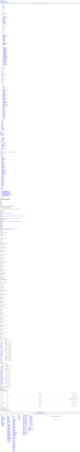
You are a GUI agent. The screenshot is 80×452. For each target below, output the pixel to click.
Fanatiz (2, 154)
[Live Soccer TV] (2, 0)
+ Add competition (3, 142)
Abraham (2, 313)
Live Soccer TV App (32, 416)
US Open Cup (3, 144)
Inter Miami (9, 424)
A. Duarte (1, 342)
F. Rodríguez (2, 244)
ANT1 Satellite (3, 171)
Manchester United (9, 417)
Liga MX (4, 26)
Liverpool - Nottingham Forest (25, 419)
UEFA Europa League (4, 148)
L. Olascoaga (1, 355)
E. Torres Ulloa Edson (4, 279)
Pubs (30, 420)
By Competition (4, 210)
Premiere (4, 114)
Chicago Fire (4, 49)
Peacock (2, 169)
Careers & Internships (32, 419)
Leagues (2, 10)
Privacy (30, 418)
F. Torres (2, 283)
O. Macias (3, 287)
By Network (1, 210)
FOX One (3, 178)
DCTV (3, 107)
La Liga (2, 126)
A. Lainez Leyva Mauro (2, 383)
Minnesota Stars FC (5, 62)
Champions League (3, 417)
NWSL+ (2, 182)
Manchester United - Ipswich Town (25, 423)
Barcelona (4, 37)
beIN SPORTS (3, 155)
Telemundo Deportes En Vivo (8, 218)
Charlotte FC (4, 50)
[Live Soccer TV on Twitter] (26, 433)
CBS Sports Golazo (3, 174)
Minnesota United (9, 438)
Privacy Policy (4, 410)
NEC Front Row (4, 113)
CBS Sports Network (5, 89)
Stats (0, 203)
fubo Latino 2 (4, 110)
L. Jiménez (2, 255)
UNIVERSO (3, 167)
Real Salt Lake (9, 437)
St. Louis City (9, 436)
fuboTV (2, 163)
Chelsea (3, 34)
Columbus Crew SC (5, 55)
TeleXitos (4, 116)
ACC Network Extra (5, 101)
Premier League (4, 18)
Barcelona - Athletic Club (25, 417)
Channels (2, 67)
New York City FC (5, 51)
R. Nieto (2, 274)
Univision (4, 100)
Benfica (3, 41)
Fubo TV (19, 416)
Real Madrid (4, 38)
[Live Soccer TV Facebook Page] (26, 432)
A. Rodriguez (1, 377)
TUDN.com (3, 186)
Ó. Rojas (1, 344)
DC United (9, 429)
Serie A (3, 19)
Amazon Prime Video (4, 170)
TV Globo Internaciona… (5, 98)
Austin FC (4, 64)
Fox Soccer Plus (4, 90)
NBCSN (3, 97)
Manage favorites (2, 134)
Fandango (4, 108)
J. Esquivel (2, 302)
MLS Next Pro (3, 180)
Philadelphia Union (5, 54)
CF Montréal (9, 431)
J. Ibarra (1, 372)
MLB (30, 425)
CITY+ (2, 175)
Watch (1, 202)
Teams (2, 31)
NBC (2, 157)
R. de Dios (3, 298)
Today (3, 6)
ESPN (3, 88)
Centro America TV (5, 106)
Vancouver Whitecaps (8, 433)
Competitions (1, 141)
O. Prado (2, 263)
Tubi (3, 117)
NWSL (3, 14)
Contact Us (31, 423)
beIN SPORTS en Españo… (5, 94)
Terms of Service (8, 410)
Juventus (3, 39)
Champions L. (3, 122)
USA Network (4, 96)
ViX (3, 118)
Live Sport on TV (31, 424)
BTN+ (3, 105)
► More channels (2, 188)
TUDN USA (4, 95)
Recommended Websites (31, 421)
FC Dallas (4, 59)
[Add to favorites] (0, 201)
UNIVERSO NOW (16, 218)
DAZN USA (3, 165)
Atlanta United (9, 432)
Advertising (31, 417)
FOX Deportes (4, 99)
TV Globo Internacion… (14, 429)
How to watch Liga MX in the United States (6, 229)
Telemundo (3, 166)
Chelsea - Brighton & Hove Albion (26, 420)
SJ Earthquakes (9, 435)
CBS (13, 417)
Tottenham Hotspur (5, 36)
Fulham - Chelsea (26, 415)
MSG (3, 112)
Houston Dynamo (5, 57)
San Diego (9, 439)
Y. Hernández (1, 353)
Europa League (4, 17)
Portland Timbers (5, 61)
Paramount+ (3, 162)
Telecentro (3, 184)
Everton (8, 418)
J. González (2, 259)
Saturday (4, 7)
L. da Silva (2, 322)
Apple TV (4, 93)
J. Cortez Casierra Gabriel (2, 378)
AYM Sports (4, 103)
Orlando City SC (5, 52)
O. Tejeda (1, 374)
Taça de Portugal (4, 22)
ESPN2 (2, 158)
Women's (2, 121)
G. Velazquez (1, 348)
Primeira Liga (4, 21)
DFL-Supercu (3, 129)
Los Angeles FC (4, 58)
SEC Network (3, 183)
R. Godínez (1, 382)
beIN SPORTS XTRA (4, 172)
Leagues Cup (3, 124)
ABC (3, 86)
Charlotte (8, 426)
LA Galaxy (4, 63)
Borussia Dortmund (5, 43)
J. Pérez (2, 326)
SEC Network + (4, 115)
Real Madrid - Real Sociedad (25, 416)
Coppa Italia (4, 23)
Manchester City (4, 35)
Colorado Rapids (5, 60)
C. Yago (1, 360)
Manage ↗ (3, 135)
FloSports (4, 109)
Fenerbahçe (4, 44)
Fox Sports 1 (4, 91)
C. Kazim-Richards (2, 369)
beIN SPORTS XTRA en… (14, 436)
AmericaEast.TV (4, 102)
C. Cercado (1, 373)
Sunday (3, 8)
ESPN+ (3, 92)
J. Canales (2, 235)
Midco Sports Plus (4, 111)
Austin (8, 441)
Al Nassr (8, 422)
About (1, 204)
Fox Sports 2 (3, 161)
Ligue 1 (2, 128)
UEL (2, 123)
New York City (9, 427)
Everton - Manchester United (25, 430)
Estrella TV (3, 176)
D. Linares (1, 352)
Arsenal (3, 33)
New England (9, 425)
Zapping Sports (3, 187)
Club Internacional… (5, 48)
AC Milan (4, 40)
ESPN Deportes (3, 159)
